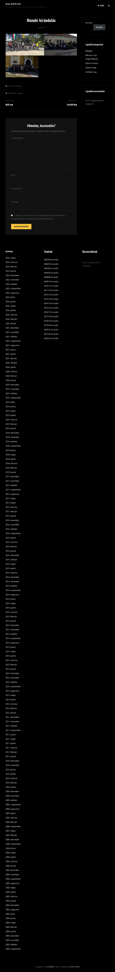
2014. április (11, 608)
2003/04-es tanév (51, 259)
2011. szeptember (13, 730)
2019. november (12, 389)
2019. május (11, 411)
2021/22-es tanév (51, 334)
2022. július (10, 297)
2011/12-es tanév (51, 290)
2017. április (11, 503)
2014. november (12, 581)
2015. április (11, 568)
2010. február (11, 782)
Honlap (14, 202)
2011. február (11, 752)
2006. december (12, 839)
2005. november (12, 874)
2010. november (12, 765)
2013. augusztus (12, 642)
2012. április (11, 699)
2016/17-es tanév (51, 312)
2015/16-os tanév (51, 308)
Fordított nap (91, 72)
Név (14, 175)
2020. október (11, 363)
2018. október (11, 441)
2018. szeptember (13, 446)
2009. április (11, 813)
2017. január (11, 516)
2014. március (11, 612)
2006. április (11, 857)
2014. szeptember (13, 590)
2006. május (11, 852)
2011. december (12, 717)
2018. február (11, 468)
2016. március (11, 542)
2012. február (11, 708)
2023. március (11, 262)
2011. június (11, 734)
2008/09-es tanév (51, 277)
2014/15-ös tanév (51, 303)
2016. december (12, 520)
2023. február (11, 266)
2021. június (11, 349)
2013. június (11, 647)
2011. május (11, 739)
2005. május (11, 887)
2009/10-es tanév (51, 281)
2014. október (11, 586)
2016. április (11, 538)
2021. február (11, 358)
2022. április (11, 310)
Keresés (88, 23)
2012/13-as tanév (51, 294)
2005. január (11, 901)
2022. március (11, 314)
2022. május (11, 306)
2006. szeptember (13, 844)
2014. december (12, 577)
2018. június (11, 450)
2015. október (11, 559)
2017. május (11, 498)
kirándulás (12, 93)
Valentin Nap (90, 67)
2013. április (11, 656)
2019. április (11, 415)
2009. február (11, 822)
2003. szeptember (13, 949)
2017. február (11, 511)
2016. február (11, 546)
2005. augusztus (12, 883)
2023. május (11, 258)
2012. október (11, 682)
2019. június (11, 406)
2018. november (12, 437)
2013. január (11, 669)
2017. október (11, 485)
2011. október (11, 726)
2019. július (10, 402)
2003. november (12, 940)
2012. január (11, 712)
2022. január (11, 323)
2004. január (11, 931)
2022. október (11, 284)
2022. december (12, 275)
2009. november (12, 796)
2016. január (11, 551)
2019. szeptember (13, 398)
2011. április (11, 743)
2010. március (11, 778)
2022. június (11, 301)
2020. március (11, 371)
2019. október (11, 393)
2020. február (11, 376)
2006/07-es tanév (51, 273)
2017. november (12, 481)
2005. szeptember (13, 879)
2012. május (11, 695)
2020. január (11, 380)
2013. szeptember (13, 638)
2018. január (11, 472)
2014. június (11, 599)
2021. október (11, 336)
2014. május (11, 603)
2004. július (10, 914)
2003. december (12, 936)
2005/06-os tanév (51, 268)
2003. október (11, 944)
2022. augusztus (12, 293)
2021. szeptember (13, 341)
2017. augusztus (12, 494)
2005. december (12, 870)
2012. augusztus (12, 691)
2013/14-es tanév (51, 299)
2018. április (11, 459)
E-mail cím (17, 188)
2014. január (11, 621)
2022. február (11, 319)
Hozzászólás (17, 138)
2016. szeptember (13, 533)
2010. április (11, 774)
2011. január (11, 756)
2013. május (11, 651)
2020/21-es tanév (51, 329)
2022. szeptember (13, 288)
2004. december (12, 905)
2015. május (11, 564)
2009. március (11, 817)
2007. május (11, 831)
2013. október (11, 634)
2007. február (11, 835)
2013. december (12, 625)
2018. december (12, 433)
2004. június (11, 918)
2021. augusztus (12, 345)
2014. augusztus (12, 594)
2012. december (12, 673)
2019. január (11, 428)
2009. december (12, 791)
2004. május (11, 922)
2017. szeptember (13, 489)
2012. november (12, 677)
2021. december (12, 328)
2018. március (11, 463)
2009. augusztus (12, 809)
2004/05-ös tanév (51, 264)
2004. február (11, 927)
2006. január (11, 866)
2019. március (11, 419)
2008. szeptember (13, 826)
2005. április (11, 892)
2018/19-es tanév (51, 321)
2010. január (11, 787)
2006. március (11, 861)
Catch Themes (75, 967)
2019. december (12, 384)
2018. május (11, 454)
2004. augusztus (12, 909)
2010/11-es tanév (51, 286)
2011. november (12, 721)
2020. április (11, 367)
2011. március (11, 747)
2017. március (11, 507)
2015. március (11, 573)
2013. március (11, 660)
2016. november (12, 524)
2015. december (12, 555)
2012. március (11, 704)
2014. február (11, 616)
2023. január (11, 271)
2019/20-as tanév (15, 86)
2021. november (12, 332)
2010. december (12, 761)
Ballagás (88, 51)
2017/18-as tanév (51, 316)
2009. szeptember (13, 804)
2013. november (12, 629)
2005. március (11, 896)
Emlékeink (13, 4)
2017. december (12, 476)
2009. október (11, 800)
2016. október (11, 529)
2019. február (11, 424)
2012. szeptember (13, 686)
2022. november (12, 279)
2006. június (11, 848)
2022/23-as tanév (51, 338)
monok (20, 93)
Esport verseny (91, 63)
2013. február (11, 664)
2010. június (11, 769)
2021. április (11, 354)
